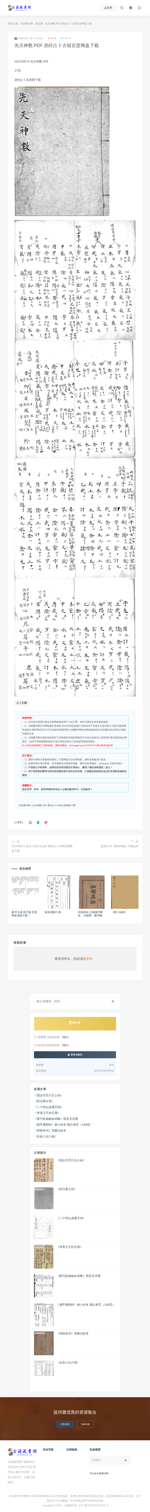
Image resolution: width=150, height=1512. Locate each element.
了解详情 (85, 1424)
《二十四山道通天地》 (48, 1107)
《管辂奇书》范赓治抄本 (50, 1130)
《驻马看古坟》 (44, 1101)
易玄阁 (39, 24)
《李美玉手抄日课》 (47, 1113)
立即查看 (65, 1424)
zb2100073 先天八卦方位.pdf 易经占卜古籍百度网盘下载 (42, 848)
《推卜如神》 (119, 912)
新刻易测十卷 (53, 912)
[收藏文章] (30, 823)
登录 (89, 958)
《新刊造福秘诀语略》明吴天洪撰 (56, 1118)
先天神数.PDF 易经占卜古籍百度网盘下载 (54, 805)
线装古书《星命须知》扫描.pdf (119, 846)
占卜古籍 (22, 703)
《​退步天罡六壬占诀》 (48, 1095)
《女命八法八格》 (45, 1136)
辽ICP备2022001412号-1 (93, 1505)
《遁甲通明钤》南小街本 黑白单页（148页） (63, 1124)
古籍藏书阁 (26, 24)
